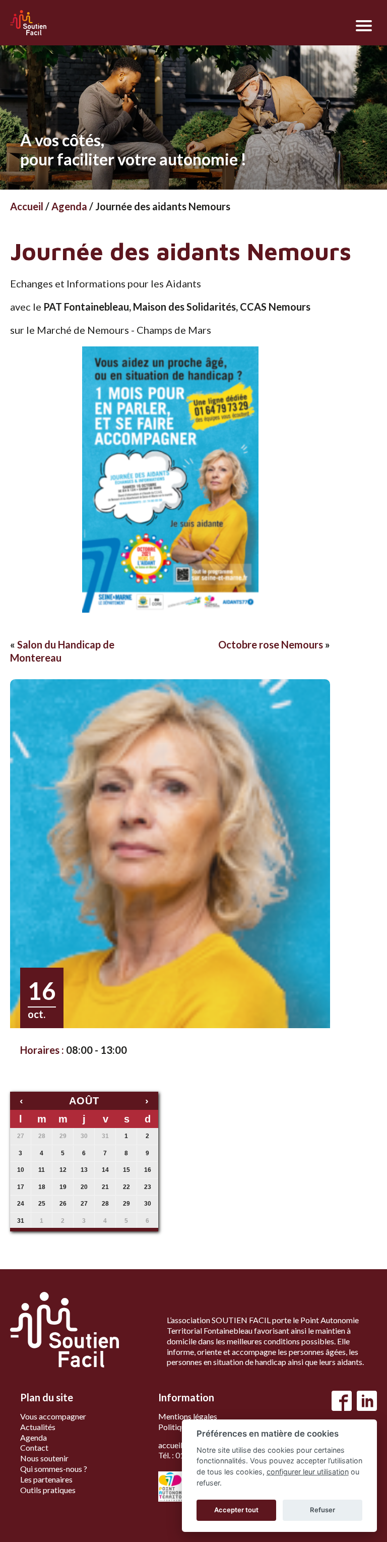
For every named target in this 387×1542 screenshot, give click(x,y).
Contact (34, 1447)
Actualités (37, 1427)
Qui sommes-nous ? (53, 1468)
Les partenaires (46, 1479)
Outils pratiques (48, 1490)
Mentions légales (187, 1416)
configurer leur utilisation (308, 1471)
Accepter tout (236, 1510)
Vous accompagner (53, 1416)
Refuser (322, 1510)
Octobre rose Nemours (270, 644)
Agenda (69, 206)
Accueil (26, 206)
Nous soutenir (44, 1458)
